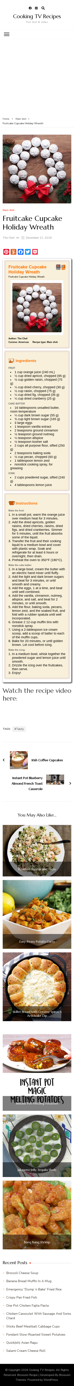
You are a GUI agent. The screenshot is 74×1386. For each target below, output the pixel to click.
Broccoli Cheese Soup (22, 1273)
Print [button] (63, 269)
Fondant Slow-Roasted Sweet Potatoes (35, 1334)
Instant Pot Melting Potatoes (37, 1103)
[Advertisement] (37, 78)
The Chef (8, 238)
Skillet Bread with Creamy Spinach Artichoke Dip (37, 1014)
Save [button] (58, 269)
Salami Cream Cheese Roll (25, 1351)
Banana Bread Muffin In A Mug (29, 1281)
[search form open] (43, 8)
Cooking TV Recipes (37, 16)
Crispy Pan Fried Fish (21, 1297)
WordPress (50, 1380)
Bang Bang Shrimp (37, 1242)
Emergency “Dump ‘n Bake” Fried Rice (34, 1289)
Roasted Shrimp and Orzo (37, 869)
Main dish (9, 210)
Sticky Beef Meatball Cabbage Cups (33, 1326)
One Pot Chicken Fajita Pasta (27, 1305)
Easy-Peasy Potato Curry (37, 942)
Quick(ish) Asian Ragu (22, 1342)
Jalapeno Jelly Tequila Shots (37, 1170)
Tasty (20, 729)
